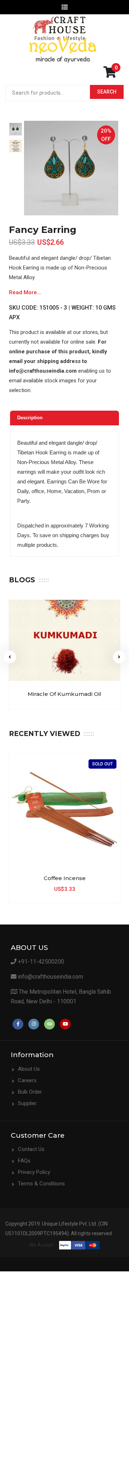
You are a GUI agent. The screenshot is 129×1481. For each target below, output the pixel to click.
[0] (112, 74)
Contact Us (31, 1149)
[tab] (64, 418)
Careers (27, 1080)
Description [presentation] (30, 417)
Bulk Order (30, 1092)
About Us (29, 1069)
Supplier (27, 1103)
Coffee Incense (65, 878)
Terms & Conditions (41, 1183)
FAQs (24, 1160)
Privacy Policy (34, 1172)
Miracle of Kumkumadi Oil (64, 694)
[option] (15, 129)
